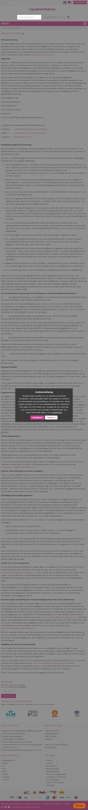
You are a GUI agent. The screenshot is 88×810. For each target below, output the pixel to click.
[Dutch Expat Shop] (42, 9)
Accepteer (37, 417)
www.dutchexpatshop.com (43, 55)
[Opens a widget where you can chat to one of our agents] (79, 806)
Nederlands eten (8, 760)
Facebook (9, 807)
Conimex (5, 774)
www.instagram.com (23, 137)
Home (5, 28)
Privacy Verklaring (52, 780)
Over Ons (49, 763)
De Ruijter (6, 777)
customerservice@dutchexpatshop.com (18, 467)
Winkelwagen (68, 17)
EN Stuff (69, 2)
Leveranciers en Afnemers (55, 777)
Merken (5, 763)
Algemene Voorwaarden (52, 804)
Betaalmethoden (52, 769)
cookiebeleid (56, 412)
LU (3, 766)
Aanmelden (80, 2)
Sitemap (66, 804)
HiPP (4, 769)
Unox (4, 771)
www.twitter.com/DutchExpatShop (30, 133)
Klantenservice (51, 766)
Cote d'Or (5, 780)
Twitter (6, 807)
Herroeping (50, 785)
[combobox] (29, 17)
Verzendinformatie (53, 771)
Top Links (5, 2)
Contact (49, 760)
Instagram (2, 807)
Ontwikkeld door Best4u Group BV (26, 807)
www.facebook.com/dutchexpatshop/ (30, 129)
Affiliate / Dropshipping (54, 782)
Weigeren (51, 417)
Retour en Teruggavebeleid (56, 774)
